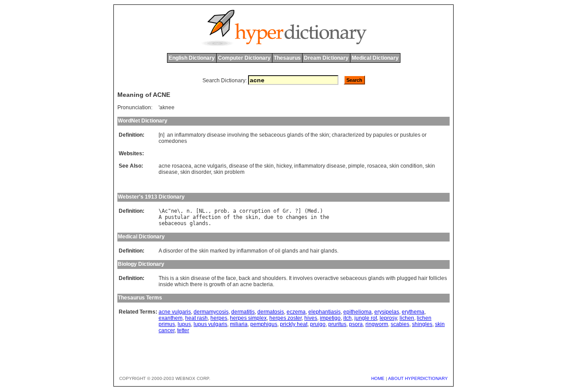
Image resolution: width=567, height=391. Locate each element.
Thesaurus (287, 58)
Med (312, 211)
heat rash (196, 318)
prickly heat (293, 324)
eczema (296, 312)
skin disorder (195, 172)
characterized (348, 135)
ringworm (376, 324)
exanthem (171, 318)
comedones (173, 141)
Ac (165, 211)
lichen (407, 318)
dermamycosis (211, 312)
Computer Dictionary (244, 58)
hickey (283, 166)
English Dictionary (192, 58)
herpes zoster (285, 318)
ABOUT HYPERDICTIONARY (418, 378)
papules (382, 135)
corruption (254, 211)
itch (347, 318)
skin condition (406, 166)
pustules (410, 135)
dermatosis (270, 312)
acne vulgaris (210, 166)
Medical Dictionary (375, 58)
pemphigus (263, 324)
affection (207, 217)
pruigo (318, 324)
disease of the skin (251, 166)
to (279, 217)
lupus (184, 324)
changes (296, 217)
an (170, 135)
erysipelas (386, 312)
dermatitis (243, 312)
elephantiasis (324, 312)
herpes (218, 318)
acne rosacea (175, 166)
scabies (400, 324)
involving (238, 135)
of (307, 135)
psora (356, 324)
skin (324, 135)
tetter (183, 330)
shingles (422, 324)
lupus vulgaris (210, 324)
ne (174, 211)
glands (295, 135)
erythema (413, 312)
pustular (177, 217)
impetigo (330, 318)
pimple (356, 166)
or (396, 135)
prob (220, 211)
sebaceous (272, 135)
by (369, 135)
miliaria (239, 324)
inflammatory (190, 135)
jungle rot (365, 318)
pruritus (337, 324)
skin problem (229, 172)
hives (310, 318)
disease (216, 135)
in (314, 217)
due (268, 217)
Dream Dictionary (326, 58)
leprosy (388, 318)
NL (202, 211)
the (254, 135)
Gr (286, 211)
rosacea (377, 166)
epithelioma (357, 312)
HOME (377, 378)
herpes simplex (248, 318)
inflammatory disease (320, 166)
